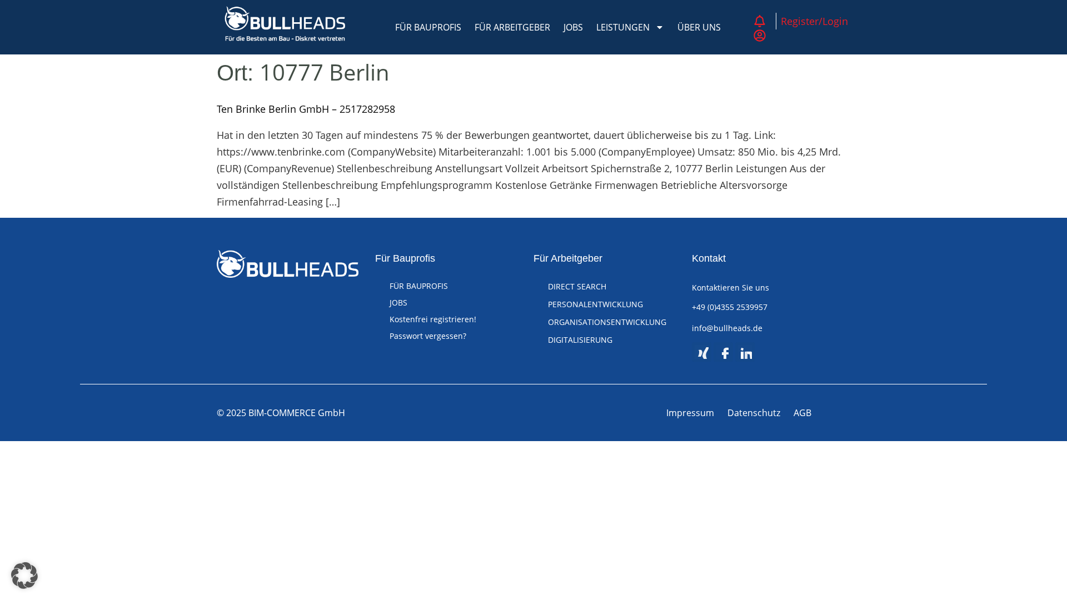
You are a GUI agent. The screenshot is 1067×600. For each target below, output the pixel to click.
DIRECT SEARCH (577, 286)
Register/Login (814, 21)
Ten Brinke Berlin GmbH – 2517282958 (306, 109)
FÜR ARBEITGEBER (512, 27)
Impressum (690, 413)
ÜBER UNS (699, 27)
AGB (802, 413)
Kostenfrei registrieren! (433, 319)
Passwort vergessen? (428, 336)
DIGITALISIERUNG (580, 339)
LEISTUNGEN (623, 27)
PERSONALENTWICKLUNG (595, 304)
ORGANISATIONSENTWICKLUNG (607, 322)
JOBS (573, 27)
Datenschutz (753, 413)
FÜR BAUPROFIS (428, 27)
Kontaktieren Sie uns (730, 287)
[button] (24, 575)
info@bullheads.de (727, 328)
